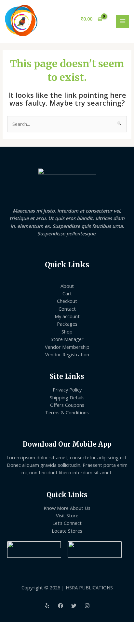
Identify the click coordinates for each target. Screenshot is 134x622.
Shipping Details (67, 397)
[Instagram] (87, 605)
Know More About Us (67, 508)
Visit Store (67, 515)
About (67, 286)
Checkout (67, 301)
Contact (67, 308)
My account (67, 316)
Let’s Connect (67, 523)
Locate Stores (67, 530)
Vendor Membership (67, 347)
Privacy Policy (67, 389)
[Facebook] (60, 605)
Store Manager (67, 339)
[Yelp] (47, 605)
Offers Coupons (67, 405)
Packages (67, 323)
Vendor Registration (67, 354)
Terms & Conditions (67, 412)
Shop (67, 331)
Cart (67, 293)
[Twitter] (73, 605)
